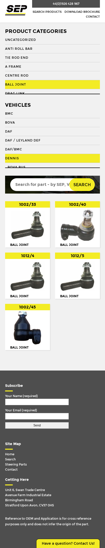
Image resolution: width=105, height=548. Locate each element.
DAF (8, 131)
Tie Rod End (16, 57)
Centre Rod (17, 75)
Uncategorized (20, 40)
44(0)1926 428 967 (66, 4)
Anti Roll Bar (19, 49)
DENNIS (12, 158)
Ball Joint (15, 84)
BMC (9, 113)
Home (9, 454)
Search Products (47, 12)
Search (82, 184)
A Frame (13, 66)
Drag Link (15, 93)
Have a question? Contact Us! (68, 543)
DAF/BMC (13, 149)
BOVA (10, 122)
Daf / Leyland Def (23, 140)
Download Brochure (82, 12)
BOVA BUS (17, 167)
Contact (93, 16)
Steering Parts (16, 464)
